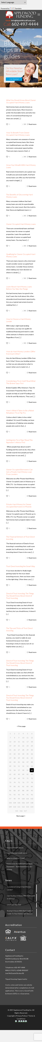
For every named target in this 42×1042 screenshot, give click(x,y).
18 (32, 742)
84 (32, 786)
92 (15, 795)
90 (32, 791)
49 (10, 766)
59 (27, 770)
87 (19, 791)
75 (19, 782)
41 (27, 758)
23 (27, 746)
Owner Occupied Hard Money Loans (21, 224)
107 (27, 803)
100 (23, 799)
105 (19, 803)
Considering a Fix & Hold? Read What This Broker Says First (20, 382)
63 (19, 774)
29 (27, 750)
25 (10, 750)
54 (32, 766)
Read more (32, 124)
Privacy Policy (21, 1016)
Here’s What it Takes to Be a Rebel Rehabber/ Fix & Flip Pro (20, 411)
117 (25, 811)
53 (27, 766)
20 (15, 746)
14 (15, 742)
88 (23, 791)
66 (32, 774)
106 (23, 803)
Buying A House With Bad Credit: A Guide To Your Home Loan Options (20, 912)
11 (27, 738)
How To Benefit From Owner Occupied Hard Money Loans (18, 133)
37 (10, 758)
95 (27, 795)
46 (23, 762)
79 (10, 786)
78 (32, 782)
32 (15, 754)
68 (15, 778)
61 (10, 774)
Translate (17, 8)
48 (32, 762)
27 (19, 750)
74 (15, 782)
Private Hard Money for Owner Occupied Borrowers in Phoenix (18, 505)
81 (19, 786)
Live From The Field (14, 905)
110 (14, 807)
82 (23, 786)
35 (27, 754)
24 (32, 746)
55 (10, 770)
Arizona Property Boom (15, 848)
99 (19, 799)
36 (32, 754)
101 (27, 799)
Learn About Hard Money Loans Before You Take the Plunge (19, 287)
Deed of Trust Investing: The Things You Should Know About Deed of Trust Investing (20, 595)
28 (23, 750)
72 (32, 778)
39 (19, 758)
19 (10, 746)
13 (10, 742)
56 (15, 770)
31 (10, 754)
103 (10, 803)
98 (15, 799)
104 (14, 803)
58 (23, 770)
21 (19, 746)
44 (15, 762)
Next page (20, 816)
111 (19, 807)
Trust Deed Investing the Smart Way (20, 566)
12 (32, 738)
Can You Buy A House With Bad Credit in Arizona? (21, 897)
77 (27, 782)
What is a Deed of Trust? (16, 858)
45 (19, 762)
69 (19, 778)
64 (23, 774)
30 (32, 750)
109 (10, 807)
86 (15, 791)
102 (31, 799)
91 (10, 795)
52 (23, 766)
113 (27, 807)
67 (10, 778)
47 (27, 762)
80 (15, 786)
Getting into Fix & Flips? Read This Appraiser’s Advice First (19, 441)
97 (10, 799)
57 (19, 770)
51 (19, 766)
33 (19, 754)
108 (31, 803)
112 (23, 807)
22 (23, 746)
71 (27, 778)
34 (23, 754)
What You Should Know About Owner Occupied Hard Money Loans (21, 101)
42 (32, 758)
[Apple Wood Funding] (21, 14)
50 (15, 766)
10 (23, 738)
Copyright (11, 1016)
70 (23, 778)
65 (27, 774)
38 (15, 758)
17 (27, 742)
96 (32, 795)
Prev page (22, 726)
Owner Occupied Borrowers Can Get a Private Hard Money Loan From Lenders (19, 471)
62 (15, 774)
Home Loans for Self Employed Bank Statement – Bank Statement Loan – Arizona (20, 866)
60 (32, 770)
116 (21, 811)
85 (10, 791)
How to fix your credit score (17, 853)
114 (31, 807)
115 (16, 811)
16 (23, 742)
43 (10, 762)
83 (27, 786)
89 (27, 791)
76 (23, 782)
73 (10, 782)
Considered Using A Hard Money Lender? (19, 888)
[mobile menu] (39, 15)
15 (19, 742)
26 (15, 750)
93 (19, 795)
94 (23, 795)
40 (23, 758)
